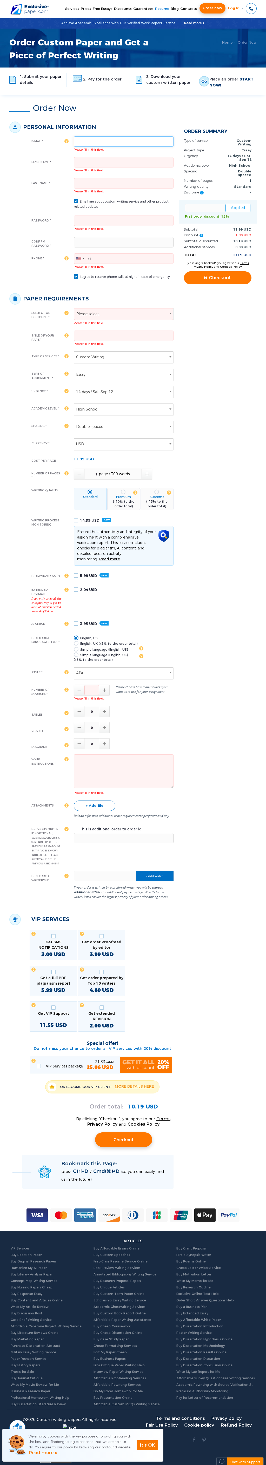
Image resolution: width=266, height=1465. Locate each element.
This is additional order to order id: (111, 828)
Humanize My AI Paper (29, 1267)
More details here (134, 1086)
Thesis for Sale (22, 1371)
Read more (109, 559)
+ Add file (94, 806)
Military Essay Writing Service (33, 1352)
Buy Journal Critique (27, 1378)
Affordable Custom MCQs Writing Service (127, 1404)
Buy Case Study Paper (111, 1339)
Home (227, 42)
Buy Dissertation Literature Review (38, 1404)
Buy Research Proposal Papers (117, 1280)
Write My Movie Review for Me (35, 1384)
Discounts (123, 9)
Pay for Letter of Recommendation (204, 1397)
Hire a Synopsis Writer (193, 1254)
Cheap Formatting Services (115, 1345)
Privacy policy (226, 1418)
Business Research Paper (30, 1391)
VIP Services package (79, 1065)
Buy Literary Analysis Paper (31, 1274)
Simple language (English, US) (103, 649)
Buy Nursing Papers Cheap (31, 1287)
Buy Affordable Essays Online (116, 1248)
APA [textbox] (79, 673)
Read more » (43, 1452)
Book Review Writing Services (117, 1267)
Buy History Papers (25, 1365)
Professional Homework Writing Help (40, 1397)
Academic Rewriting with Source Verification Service (215, 1384)
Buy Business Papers (110, 1358)
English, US (88, 638)
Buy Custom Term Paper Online (119, 1293)
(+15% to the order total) (157, 501)
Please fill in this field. (89, 149)
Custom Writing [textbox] (90, 357)
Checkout (124, 1140)
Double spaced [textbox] (89, 427)
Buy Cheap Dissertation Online (118, 1332)
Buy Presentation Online (113, 1397)
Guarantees (143, 9)
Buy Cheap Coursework (112, 1326)
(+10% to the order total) (123, 501)
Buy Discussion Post (26, 1313)
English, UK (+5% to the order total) (108, 643)
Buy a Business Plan (192, 1306)
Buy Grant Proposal (191, 1248)
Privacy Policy (102, 1124)
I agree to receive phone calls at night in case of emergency (124, 276)
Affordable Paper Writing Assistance (122, 1319)
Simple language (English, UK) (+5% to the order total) (101, 657)
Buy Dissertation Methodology (200, 1345)
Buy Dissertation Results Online (201, 1352)
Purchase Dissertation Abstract (35, 1345)
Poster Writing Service (194, 1332)
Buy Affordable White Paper (198, 1319)
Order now (212, 8)
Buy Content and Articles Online (37, 1300)
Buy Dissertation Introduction (199, 1326)
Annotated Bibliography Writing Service (125, 1274)
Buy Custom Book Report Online (120, 1313)
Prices (86, 9)
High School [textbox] (87, 409)
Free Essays (102, 9)
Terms (163, 1119)
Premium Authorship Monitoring (202, 1391)
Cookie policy (199, 1425)
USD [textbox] (80, 444)
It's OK (147, 1445)
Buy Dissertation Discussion (198, 1358)
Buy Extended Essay (192, 1313)
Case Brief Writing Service (31, 1319)
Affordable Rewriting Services (117, 1384)
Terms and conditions (180, 1418)
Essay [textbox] (80, 375)
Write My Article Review (30, 1306)
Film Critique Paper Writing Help (119, 1365)
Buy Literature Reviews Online (34, 1332)
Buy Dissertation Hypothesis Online (204, 1339)
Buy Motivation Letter (193, 1274)
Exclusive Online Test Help (197, 1293)
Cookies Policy (143, 1124)
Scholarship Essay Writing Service (120, 1300)
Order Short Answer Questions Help (205, 1300)
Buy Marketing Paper (27, 1339)
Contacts (188, 9)
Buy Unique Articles (109, 1287)
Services (72, 9)
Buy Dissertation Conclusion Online (204, 1365)
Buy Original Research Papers (34, 1261)
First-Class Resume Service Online (121, 1261)
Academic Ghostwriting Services (119, 1306)
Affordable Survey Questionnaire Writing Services (215, 1378)
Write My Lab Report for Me (198, 1371)
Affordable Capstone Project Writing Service (46, 1326)
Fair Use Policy (162, 1425)
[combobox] (80, 259)
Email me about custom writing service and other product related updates (121, 204)
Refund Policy (236, 1425)
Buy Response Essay (26, 1293)
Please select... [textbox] (88, 314)
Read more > (194, 23)
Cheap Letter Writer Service (198, 1267)
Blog (175, 9)
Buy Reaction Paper (26, 1254)
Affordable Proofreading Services (120, 1378)
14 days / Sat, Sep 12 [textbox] (94, 392)
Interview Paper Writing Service (118, 1371)
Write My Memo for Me (194, 1280)
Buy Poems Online (191, 1261)
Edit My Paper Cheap (110, 1352)
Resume (162, 9)
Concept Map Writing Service (34, 1280)
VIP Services (20, 1248)
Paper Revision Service (28, 1358)
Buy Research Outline (193, 1287)
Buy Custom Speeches (112, 1254)
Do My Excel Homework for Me (118, 1391)
